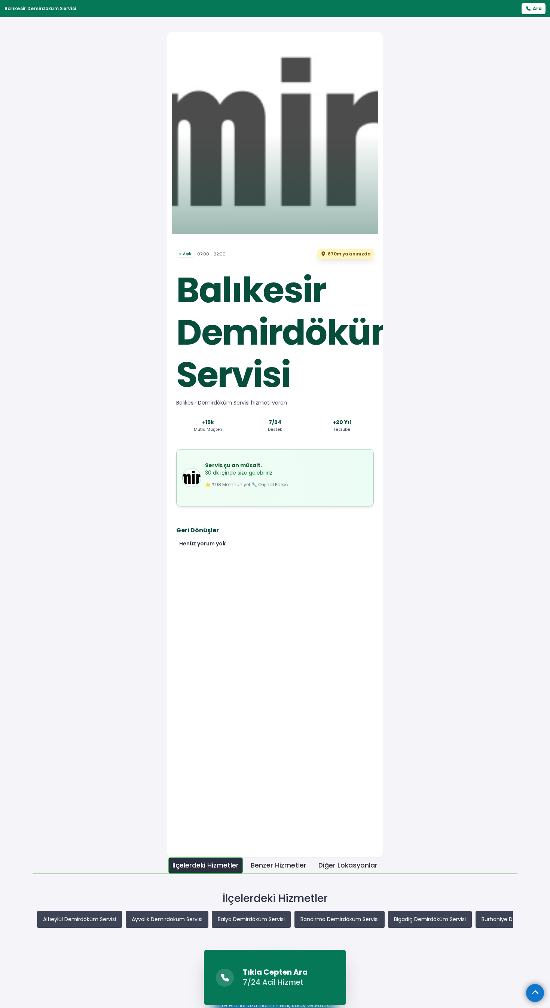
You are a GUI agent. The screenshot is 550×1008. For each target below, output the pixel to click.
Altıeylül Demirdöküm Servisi (79, 919)
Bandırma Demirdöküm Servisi (339, 919)
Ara (537, 8)
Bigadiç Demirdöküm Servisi (430, 919)
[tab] (205, 865)
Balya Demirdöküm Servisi (251, 919)
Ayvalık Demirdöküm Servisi (167, 919)
